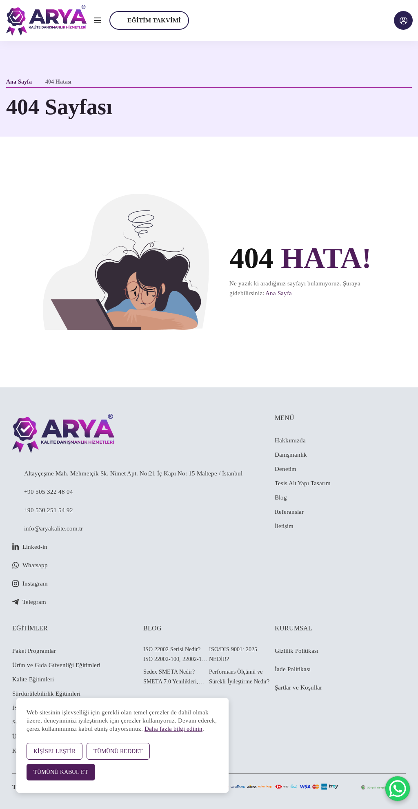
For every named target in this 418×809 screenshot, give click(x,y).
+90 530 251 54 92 (48, 510)
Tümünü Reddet (118, 751)
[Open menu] (98, 20)
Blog (281, 497)
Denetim (285, 469)
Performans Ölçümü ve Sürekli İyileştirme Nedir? (239, 677)
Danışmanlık (291, 454)
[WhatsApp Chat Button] (397, 788)
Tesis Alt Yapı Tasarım (303, 483)
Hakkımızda (290, 440)
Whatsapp (35, 565)
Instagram (35, 583)
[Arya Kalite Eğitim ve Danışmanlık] (46, 19)
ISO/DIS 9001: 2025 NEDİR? (233, 654)
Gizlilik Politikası (296, 651)
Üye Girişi (403, 20)
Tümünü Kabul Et (60, 772)
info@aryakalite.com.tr (53, 528)
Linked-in (34, 547)
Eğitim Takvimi (154, 20)
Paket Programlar (34, 651)
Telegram (34, 602)
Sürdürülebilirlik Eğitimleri (46, 693)
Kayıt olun (215, 415)
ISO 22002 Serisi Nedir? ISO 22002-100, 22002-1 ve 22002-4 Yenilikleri (176, 655)
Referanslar (289, 511)
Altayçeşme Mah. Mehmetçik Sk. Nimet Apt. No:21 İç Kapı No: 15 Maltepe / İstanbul (133, 473)
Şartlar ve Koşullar (298, 687)
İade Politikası (293, 669)
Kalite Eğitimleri (33, 679)
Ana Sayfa (19, 82)
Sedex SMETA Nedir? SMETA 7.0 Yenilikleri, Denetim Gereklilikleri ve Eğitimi (172, 678)
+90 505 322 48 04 (48, 491)
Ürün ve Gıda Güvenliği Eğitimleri (56, 665)
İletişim (284, 526)
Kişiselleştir (54, 751)
